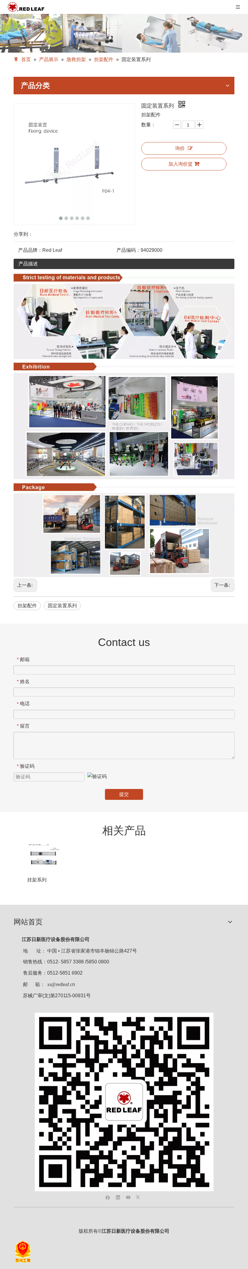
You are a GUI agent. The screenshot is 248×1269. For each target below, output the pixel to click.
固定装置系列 (62, 605)
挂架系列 (37, 879)
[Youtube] (128, 1197)
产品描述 (28, 263)
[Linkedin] (118, 1197)
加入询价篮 (180, 164)
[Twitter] (138, 1197)
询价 (180, 148)
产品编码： (128, 250)
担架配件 (27, 605)
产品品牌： (30, 250)
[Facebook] (108, 1197)
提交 (124, 794)
